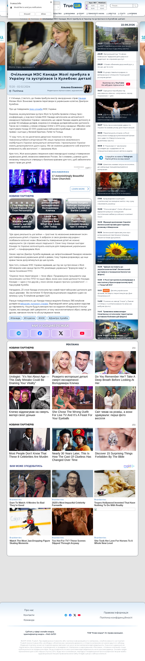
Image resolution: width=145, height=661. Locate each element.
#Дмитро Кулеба (58, 318)
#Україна (29, 318)
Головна (23, 19)
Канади (82, 98)
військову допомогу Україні (34, 303)
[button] (58, 7)
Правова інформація (116, 612)
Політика (35, 19)
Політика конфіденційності (116, 617)
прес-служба (35, 109)
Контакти (29, 615)
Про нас (29, 610)
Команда (29, 620)
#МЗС (42, 318)
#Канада (15, 318)
